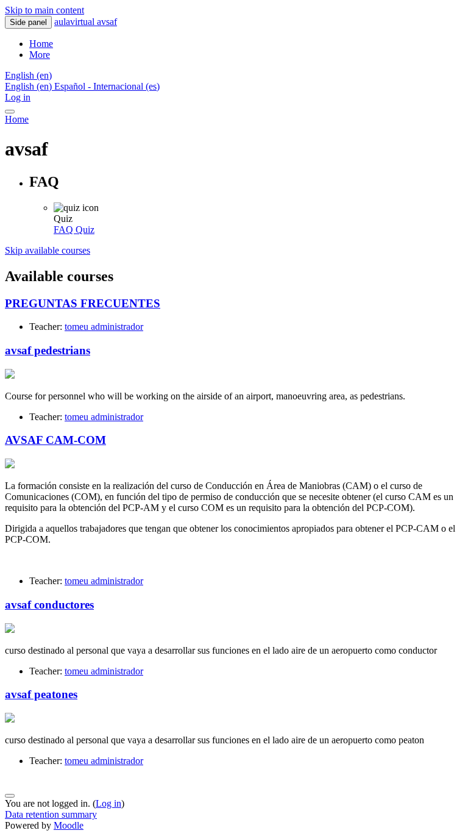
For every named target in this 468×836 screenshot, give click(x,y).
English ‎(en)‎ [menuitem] (29, 86)
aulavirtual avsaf (85, 21)
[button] (28, 75)
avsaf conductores (49, 604)
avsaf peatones (41, 694)
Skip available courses (47, 250)
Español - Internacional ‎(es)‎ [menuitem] (107, 86)
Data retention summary (51, 814)
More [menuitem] (39, 54)
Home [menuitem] (41, 43)
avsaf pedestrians (47, 350)
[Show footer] (10, 796)
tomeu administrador (104, 326)
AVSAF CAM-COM (55, 440)
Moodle (68, 825)
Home (17, 119)
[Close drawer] (10, 111)
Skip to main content (44, 10)
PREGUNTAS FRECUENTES (82, 303)
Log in (17, 97)
